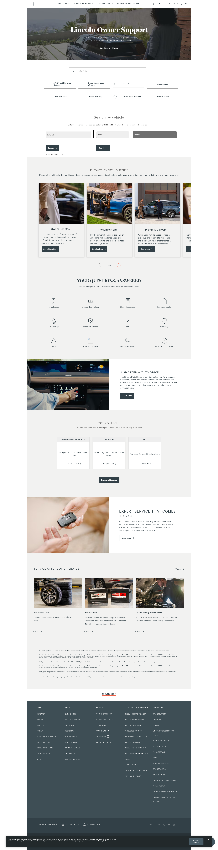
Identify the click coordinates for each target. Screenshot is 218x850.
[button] (64, 4)
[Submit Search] (72, 71)
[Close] (208, 841)
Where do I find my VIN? (54, 154)
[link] (109, 48)
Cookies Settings (196, 842)
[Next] (118, 265)
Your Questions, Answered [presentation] (109, 281)
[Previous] (99, 265)
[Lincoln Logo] (38, 4)
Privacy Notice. (103, 841)
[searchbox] (111, 71)
